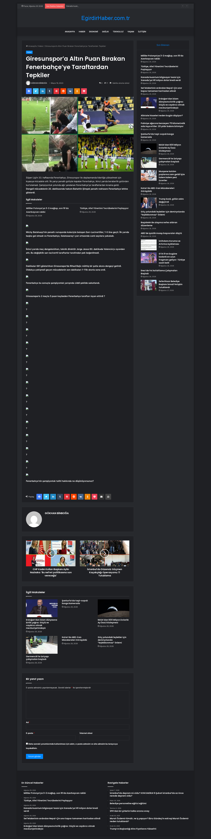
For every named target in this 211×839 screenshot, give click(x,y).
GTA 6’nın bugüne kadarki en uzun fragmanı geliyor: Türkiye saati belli (172, 258)
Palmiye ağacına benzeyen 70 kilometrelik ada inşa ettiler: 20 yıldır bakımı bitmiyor (163, 125)
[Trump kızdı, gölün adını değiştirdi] (149, 202)
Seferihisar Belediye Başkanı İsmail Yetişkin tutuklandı (170, 284)
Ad (28, 722)
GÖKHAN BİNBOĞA (39, 83)
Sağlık (105, 31)
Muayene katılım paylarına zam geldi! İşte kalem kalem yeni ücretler (172, 176)
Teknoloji (118, 31)
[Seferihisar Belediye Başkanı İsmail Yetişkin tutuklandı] (149, 285)
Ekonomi (93, 31)
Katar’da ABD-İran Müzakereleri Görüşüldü (74, 638)
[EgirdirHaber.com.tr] (105, 18)
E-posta (30, 733)
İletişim (142, 31)
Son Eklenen (163, 45)
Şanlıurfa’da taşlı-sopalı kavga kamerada (75, 602)
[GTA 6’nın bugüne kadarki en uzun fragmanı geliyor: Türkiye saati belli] (149, 257)
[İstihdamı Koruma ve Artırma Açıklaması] (149, 245)
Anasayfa (70, 31)
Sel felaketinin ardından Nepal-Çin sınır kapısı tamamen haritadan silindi (161, 89)
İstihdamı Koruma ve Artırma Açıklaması (169, 242)
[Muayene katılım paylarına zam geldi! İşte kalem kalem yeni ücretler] (149, 175)
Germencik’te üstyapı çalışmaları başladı (37, 658)
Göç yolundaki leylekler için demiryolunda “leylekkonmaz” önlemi (112, 640)
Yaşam (130, 31)
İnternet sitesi (86, 733)
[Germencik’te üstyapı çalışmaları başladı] (42, 645)
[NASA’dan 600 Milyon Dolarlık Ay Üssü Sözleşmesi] (113, 608)
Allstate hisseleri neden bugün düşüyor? (162, 115)
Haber (82, 31)
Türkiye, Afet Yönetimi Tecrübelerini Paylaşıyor (104, 208)
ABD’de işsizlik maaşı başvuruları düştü (161, 233)
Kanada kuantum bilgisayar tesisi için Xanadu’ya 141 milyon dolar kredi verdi (99, 6)
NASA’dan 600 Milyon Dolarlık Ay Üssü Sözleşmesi (113, 621)
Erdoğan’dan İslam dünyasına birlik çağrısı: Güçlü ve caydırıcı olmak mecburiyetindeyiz (41, 623)
